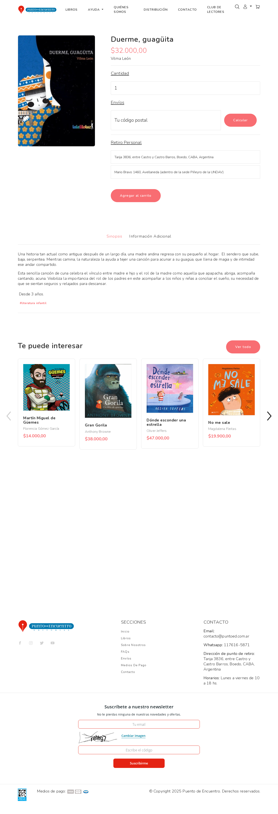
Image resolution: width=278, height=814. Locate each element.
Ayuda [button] (94, 10)
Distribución (156, 10)
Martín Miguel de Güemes (39, 420)
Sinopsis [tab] (114, 236)
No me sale (219, 422)
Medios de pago (133, 665)
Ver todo (243, 347)
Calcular (240, 120)
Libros (72, 10)
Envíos (126, 658)
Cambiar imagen (133, 736)
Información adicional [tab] (150, 236)
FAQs (125, 652)
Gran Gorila (96, 425)
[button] (247, 6)
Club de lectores (215, 9)
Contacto (187, 10)
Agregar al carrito (136, 195)
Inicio (125, 631)
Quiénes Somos (121, 9)
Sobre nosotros (133, 645)
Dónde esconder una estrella (166, 422)
